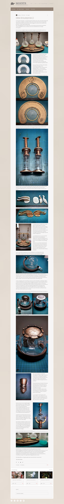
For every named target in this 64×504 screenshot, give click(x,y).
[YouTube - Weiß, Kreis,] (24, 501)
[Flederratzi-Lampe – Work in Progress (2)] (18, 474)
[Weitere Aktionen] (47, 15)
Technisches (27, 9)
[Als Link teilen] (22, 462)
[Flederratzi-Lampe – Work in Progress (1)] (32, 474)
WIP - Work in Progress (20, 9)
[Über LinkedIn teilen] (20, 462)
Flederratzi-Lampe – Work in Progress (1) (31, 479)
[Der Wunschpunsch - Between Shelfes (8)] (46, 474)
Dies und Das (33, 9)
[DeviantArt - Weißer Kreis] (18, 501)
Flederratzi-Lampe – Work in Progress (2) (17, 479)
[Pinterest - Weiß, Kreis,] (21, 501)
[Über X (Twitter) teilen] (18, 462)
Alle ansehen (50, 469)
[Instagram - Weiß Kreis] (14, 501)
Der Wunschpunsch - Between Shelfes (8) (45, 479)
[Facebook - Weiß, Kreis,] (11, 501)
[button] (51, 9)
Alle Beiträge (13, 9)
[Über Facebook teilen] (16, 462)
